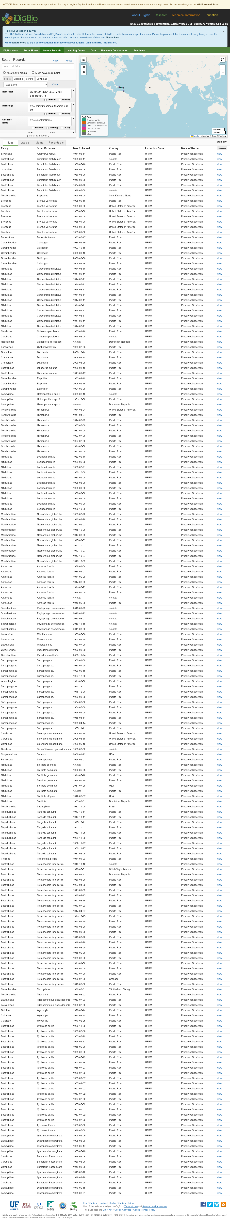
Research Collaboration (114, 50)
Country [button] (113, 148)
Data (93, 50)
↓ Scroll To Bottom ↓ (38, 135)
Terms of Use (131, 1206)
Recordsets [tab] (56, 142)
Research (161, 15)
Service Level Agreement (154, 1206)
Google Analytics (122, 1209)
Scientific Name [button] (46, 148)
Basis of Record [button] (190, 148)
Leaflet (196, 135)
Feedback (139, 50)
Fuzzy (67, 127)
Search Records (52, 50)
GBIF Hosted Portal (208, 4)
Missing (66, 99)
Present (52, 99)
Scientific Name (7, 121)
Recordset (7, 91)
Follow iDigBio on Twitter (122, 1202)
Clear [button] (55, 84)
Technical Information (186, 15)
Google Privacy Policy (144, 1209)
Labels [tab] (25, 142)
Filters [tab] (7, 78)
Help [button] (55, 60)
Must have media (17, 72)
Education (211, 15)
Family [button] (5, 148)
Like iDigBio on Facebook (95, 1202)
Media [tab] (40, 142)
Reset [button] (68, 60)
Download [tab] (42, 78)
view (219, 153)
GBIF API (107, 1209)
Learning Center (76, 50)
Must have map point (47, 72)
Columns (222, 148)
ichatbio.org (19, 42)
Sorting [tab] (30, 78)
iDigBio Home (10, 50)
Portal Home (31, 50)
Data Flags (7, 105)
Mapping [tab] (18, 78)
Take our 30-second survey (20, 30)
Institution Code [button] (154, 148)
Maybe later (112, 37)
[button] (73, 90)
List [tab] (10, 142)
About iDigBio (141, 15)
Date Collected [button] (81, 148)
